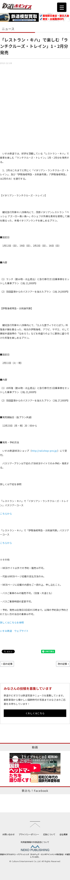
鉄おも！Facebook (35, 791)
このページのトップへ (35, 824)
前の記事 (8, 664)
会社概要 (63, 834)
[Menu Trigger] (61, 7)
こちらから (6, 513)
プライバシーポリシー (29, 834)
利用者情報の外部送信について (35, 842)
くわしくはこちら (35, 713)
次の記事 (62, 664)
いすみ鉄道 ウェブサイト (14, 631)
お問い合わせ (8, 834)
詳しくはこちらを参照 (12, 622)
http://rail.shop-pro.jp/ (44, 450)
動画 (35, 747)
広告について (49, 834)
